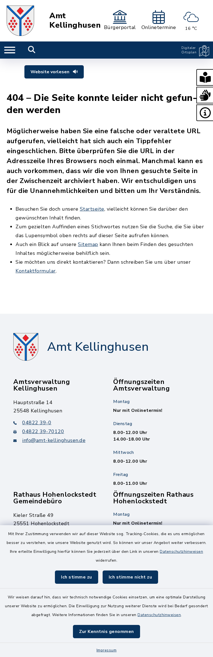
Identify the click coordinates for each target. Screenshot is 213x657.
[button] (204, 77)
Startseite (92, 209)
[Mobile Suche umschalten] (32, 50)
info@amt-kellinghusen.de (53, 440)
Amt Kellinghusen (75, 20)
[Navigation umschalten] (9, 50)
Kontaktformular (36, 271)
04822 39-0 (36, 422)
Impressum (107, 650)
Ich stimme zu (76, 577)
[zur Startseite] (20, 21)
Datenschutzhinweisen (181, 551)
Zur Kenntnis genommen (106, 632)
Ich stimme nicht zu (130, 577)
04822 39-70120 (43, 431)
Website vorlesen (50, 72)
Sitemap (88, 244)
